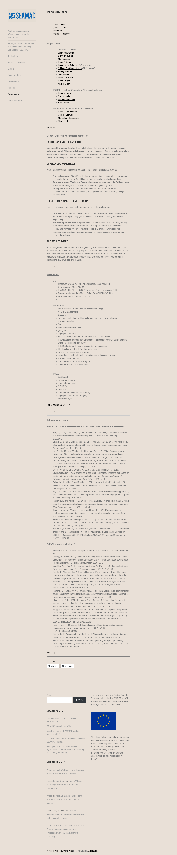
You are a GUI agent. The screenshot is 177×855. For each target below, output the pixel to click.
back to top (51, 127)
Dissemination (14, 75)
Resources (13, 94)
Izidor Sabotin (64, 62)
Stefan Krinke (64, 96)
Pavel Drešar (64, 81)
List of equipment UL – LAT (59, 405)
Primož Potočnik (65, 78)
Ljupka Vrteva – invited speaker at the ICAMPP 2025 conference (65, 785)
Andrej (49, 770)
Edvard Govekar (65, 56)
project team (59, 24)
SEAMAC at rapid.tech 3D (59, 726)
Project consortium (16, 62)
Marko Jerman (64, 59)
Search (50, 695)
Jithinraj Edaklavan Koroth (70, 68)
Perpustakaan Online (56, 781)
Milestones (13, 88)
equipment (57, 31)
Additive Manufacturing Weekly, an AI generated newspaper (19, 34)
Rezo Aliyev (63, 102)
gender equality (60, 28)
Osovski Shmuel (65, 115)
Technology (13, 56)
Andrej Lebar (64, 84)
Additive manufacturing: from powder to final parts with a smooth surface (64, 799)
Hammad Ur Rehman (67, 65)
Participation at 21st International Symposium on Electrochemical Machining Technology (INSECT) (65, 749)
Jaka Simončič (64, 74)
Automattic (92, 851)
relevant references (61, 34)
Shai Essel (63, 121)
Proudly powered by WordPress (60, 851)
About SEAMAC (15, 100)
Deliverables (13, 81)
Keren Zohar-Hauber (67, 112)
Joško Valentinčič (66, 53)
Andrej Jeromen (65, 71)
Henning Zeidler (65, 93)
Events (11, 69)
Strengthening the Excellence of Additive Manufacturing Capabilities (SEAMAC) (21, 47)
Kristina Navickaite (66, 99)
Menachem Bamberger (68, 118)
